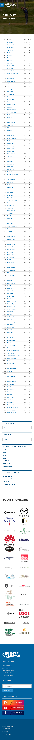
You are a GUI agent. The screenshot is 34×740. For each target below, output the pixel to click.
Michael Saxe (10, 397)
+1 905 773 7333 (6, 729)
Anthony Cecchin (11, 89)
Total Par (14, 20)
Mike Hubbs (10, 130)
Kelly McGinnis (11, 143)
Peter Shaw (10, 166)
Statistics (8, 20)
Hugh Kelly (10, 55)
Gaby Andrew (10, 50)
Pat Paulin (10, 161)
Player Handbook (8, 670)
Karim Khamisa (11, 81)
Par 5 (4, 455)
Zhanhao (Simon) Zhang (13, 355)
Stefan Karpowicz (11, 112)
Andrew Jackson (11, 363)
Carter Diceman (11, 249)
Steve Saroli (10, 190)
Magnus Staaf (10, 254)
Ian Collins (10, 311)
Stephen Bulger (11, 345)
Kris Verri (9, 366)
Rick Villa (9, 319)
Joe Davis (9, 231)
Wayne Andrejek (11, 197)
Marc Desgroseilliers (12, 407)
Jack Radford (10, 379)
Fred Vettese (10, 221)
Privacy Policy (5, 731)
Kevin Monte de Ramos (13, 350)
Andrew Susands (11, 99)
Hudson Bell (10, 337)
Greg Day (9, 371)
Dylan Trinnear (11, 58)
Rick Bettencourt (11, 203)
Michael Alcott (11, 291)
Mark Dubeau (10, 52)
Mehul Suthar (10, 151)
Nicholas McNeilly (11, 104)
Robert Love (10, 148)
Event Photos (7, 673)
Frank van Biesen (11, 358)
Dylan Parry (10, 117)
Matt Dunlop (10, 332)
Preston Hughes (11, 304)
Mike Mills (9, 314)
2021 (5, 428)
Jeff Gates (10, 252)
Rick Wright (10, 329)
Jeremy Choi (10, 71)
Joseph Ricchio (11, 270)
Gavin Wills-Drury (11, 317)
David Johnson (11, 122)
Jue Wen (9, 86)
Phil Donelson (10, 402)
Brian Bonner (10, 177)
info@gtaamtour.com (7, 726)
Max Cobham (10, 392)
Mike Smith (10, 293)
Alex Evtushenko (11, 301)
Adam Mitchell (11, 236)
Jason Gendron (11, 159)
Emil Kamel (10, 91)
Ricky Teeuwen (11, 376)
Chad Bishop (10, 94)
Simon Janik (10, 195)
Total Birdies (6, 461)
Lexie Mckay (10, 78)
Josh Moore (10, 213)
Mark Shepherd (11, 140)
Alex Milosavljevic (11, 309)
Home (3, 20)
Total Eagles (6, 463)
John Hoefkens (11, 247)
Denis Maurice (11, 283)
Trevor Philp (10, 399)
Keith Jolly (10, 96)
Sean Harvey (10, 146)
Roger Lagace (10, 102)
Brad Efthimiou (11, 340)
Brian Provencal (11, 216)
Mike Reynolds (11, 267)
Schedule (5, 668)
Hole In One (6, 481)
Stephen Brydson (11, 138)
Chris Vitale (10, 324)
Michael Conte (11, 120)
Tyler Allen (10, 156)
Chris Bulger (10, 389)
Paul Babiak (10, 187)
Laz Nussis (10, 361)
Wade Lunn (10, 125)
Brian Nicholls (10, 262)
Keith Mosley (10, 327)
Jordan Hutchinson (12, 200)
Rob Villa (9, 63)
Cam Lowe (10, 208)
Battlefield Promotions (9, 484)
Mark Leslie (10, 115)
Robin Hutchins (11, 184)
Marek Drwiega (11, 239)
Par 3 (4, 450)
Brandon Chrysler (11, 412)
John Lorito (10, 83)
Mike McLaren (11, 272)
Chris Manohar (11, 285)
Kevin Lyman (10, 135)
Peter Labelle (10, 68)
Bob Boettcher (11, 76)
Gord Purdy (10, 42)
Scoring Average (7, 466)
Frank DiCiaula (11, 244)
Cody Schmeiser (11, 109)
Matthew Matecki (12, 381)
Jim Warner (10, 373)
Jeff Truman (10, 133)
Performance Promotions (10, 479)
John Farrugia (10, 275)
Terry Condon (11, 353)
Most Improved (7, 476)
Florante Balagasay (12, 322)
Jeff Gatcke (10, 241)
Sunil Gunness (11, 210)
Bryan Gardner (11, 265)
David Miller (10, 298)
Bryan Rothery (11, 47)
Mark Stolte (10, 260)
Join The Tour (7, 666)
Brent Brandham (11, 45)
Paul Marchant (11, 278)
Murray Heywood (11, 234)
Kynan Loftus (10, 205)
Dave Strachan (11, 164)
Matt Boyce (10, 182)
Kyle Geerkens (11, 65)
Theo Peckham (11, 179)
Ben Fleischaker (11, 228)
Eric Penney (10, 60)
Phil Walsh (10, 192)
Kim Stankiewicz (11, 368)
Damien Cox (10, 348)
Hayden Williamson (12, 405)
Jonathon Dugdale (12, 226)
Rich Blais (9, 218)
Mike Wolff (10, 342)
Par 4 (4, 452)
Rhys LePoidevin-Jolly (12, 73)
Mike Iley (9, 280)
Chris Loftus (10, 257)
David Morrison (11, 306)
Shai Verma (10, 223)
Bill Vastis (9, 127)
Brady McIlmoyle (11, 171)
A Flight (6, 439)
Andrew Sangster (11, 410)
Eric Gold (9, 394)
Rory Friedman (11, 153)
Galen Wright (10, 288)
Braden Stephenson (12, 174)
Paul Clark (9, 107)
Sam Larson (10, 335)
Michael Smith (11, 169)
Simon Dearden (11, 296)
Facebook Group (8, 675)
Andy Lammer (10, 384)
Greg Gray (10, 386)
